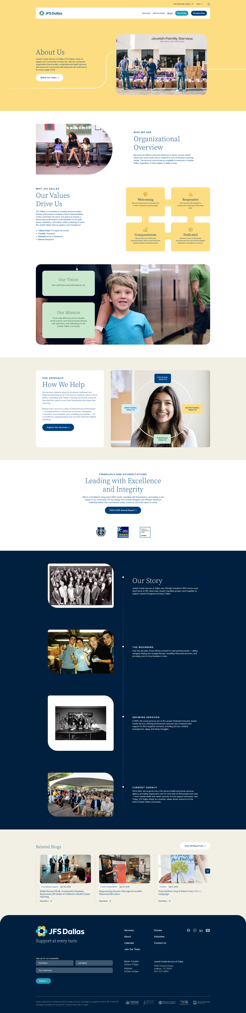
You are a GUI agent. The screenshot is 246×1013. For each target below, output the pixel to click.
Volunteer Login (181, 4)
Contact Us (160, 943)
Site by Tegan (83, 1005)
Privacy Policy (71, 1005)
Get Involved (159, 13)
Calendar (129, 943)
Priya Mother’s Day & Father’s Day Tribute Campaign (179, 893)
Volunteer (159, 936)
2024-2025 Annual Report (122, 510)
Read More (44, 901)
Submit (42, 981)
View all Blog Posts (194, 846)
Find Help (181, 13)
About (170, 13)
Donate (158, 930)
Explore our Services (57, 427)
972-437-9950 (161, 971)
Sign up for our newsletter (47, 958)
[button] (207, 871)
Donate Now (199, 13)
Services (146, 13)
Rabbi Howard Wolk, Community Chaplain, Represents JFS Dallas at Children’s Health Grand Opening (65, 894)
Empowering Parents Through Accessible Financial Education (120, 893)
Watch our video (48, 77)
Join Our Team (132, 949)
